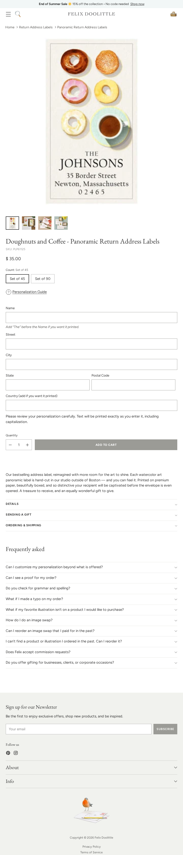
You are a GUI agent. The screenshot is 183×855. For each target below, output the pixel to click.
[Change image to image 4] (61, 223)
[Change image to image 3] (44, 223)
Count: (17, 270)
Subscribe (165, 729)
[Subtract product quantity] (10, 445)
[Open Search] (18, 14)
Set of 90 (43, 279)
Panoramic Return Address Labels (82, 27)
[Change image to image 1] (12, 223)
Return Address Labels (36, 27)
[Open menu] (8, 14)
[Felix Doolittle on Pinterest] (8, 753)
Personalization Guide (29, 292)
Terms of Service (91, 852)
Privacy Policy (91, 846)
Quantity (12, 435)
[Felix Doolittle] (91, 13)
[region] (91, 4)
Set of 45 (17, 279)
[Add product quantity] (27, 445)
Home (10, 27)
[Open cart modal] (173, 14)
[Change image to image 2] (28, 223)
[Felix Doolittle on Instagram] (16, 753)
